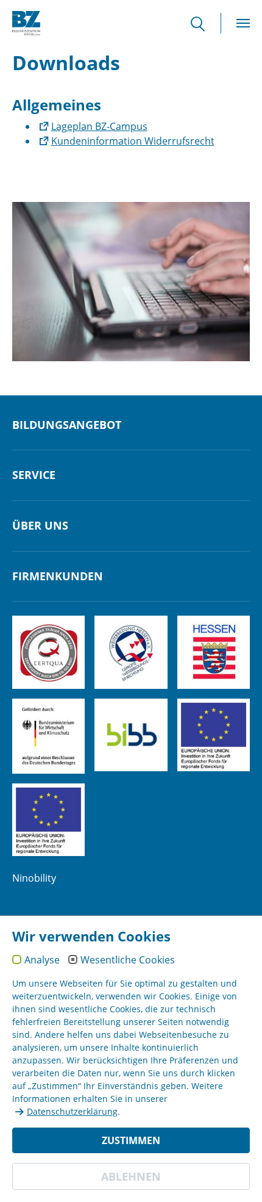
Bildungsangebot (66, 425)
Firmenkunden (57, 576)
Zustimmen (131, 1140)
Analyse (42, 960)
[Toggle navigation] (243, 23)
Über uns (40, 526)
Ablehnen (131, 1176)
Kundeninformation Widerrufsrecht (132, 141)
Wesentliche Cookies (127, 960)
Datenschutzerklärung (72, 1111)
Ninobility (34, 878)
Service (33, 475)
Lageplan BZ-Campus (99, 126)
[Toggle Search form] (204, 23)
